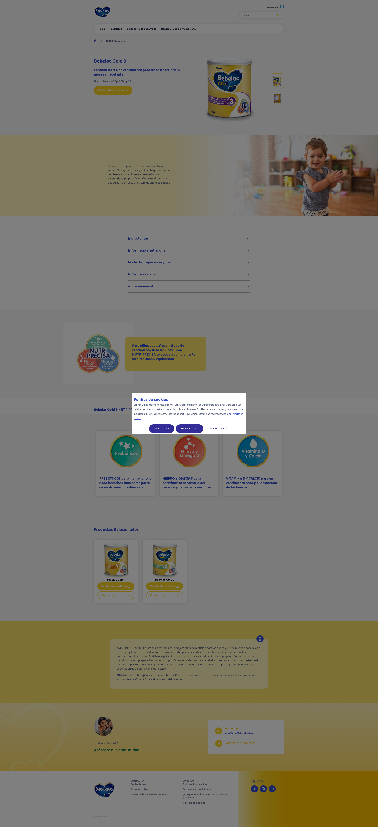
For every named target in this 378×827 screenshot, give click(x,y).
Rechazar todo (189, 428)
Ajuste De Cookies (218, 428)
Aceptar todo (161, 428)
